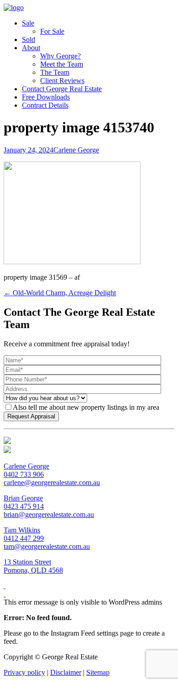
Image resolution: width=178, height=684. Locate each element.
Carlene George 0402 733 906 (26, 470)
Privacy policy (24, 672)
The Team (54, 72)
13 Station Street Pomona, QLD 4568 (33, 566)
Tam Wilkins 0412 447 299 (24, 534)
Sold (28, 39)
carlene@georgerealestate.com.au (52, 482)
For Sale (52, 31)
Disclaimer (65, 672)
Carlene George (76, 150)
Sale (28, 23)
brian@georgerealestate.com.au (49, 514)
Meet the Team (61, 64)
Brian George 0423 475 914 (24, 502)
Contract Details (45, 105)
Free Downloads (46, 97)
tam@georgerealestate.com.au (47, 546)
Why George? (60, 56)
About (31, 48)
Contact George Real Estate (62, 89)
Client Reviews (62, 80)
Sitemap (98, 672)
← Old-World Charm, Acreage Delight (60, 293)
